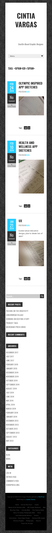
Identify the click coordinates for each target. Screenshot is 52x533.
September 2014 (12, 384)
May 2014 (9, 400)
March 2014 (11, 408)
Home (17, 505)
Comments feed (12, 480)
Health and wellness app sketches (28, 146)
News (8, 458)
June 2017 (10, 360)
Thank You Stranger (27, 523)
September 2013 (12, 432)
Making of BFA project (38, 518)
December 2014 (12, 372)
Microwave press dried (16, 326)
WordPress (41, 497)
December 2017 (12, 352)
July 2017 (10, 356)
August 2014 (11, 388)
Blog (28, 91)
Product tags (12, 322)
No (12, 97)
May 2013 (9, 440)
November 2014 (12, 376)
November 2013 (12, 424)
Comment (12, 101)
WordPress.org (12, 484)
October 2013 (12, 428)
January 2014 (11, 416)
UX (20, 220)
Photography (30, 521)
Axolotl (37, 505)
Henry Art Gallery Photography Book (24, 513)
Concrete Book (26, 510)
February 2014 (12, 412)
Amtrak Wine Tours (26, 505)
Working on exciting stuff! (17, 318)
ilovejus (36, 515)
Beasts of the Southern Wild (17, 507)
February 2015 (12, 364)
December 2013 (12, 420)
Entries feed (11, 476)
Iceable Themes (30, 499)
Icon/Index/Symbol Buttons (24, 515)
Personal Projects (18, 521)
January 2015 (11, 368)
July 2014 (10, 392)
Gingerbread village (14, 314)
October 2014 (12, 380)
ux (29, 128)
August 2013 (11, 436)
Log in (8, 472)
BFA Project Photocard (34, 507)
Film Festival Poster (38, 510)
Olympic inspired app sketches (30, 85)
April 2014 (10, 404)
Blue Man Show (14, 510)
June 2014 (10, 396)
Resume (38, 521)
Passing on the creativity (17, 310)
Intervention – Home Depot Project (19, 518)
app (26, 128)
